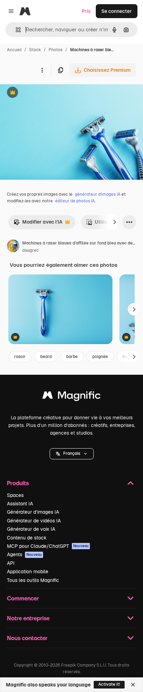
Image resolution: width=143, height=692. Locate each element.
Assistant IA (20, 503)
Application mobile (27, 571)
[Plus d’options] (42, 70)
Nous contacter (27, 638)
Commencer (23, 598)
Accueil (14, 50)
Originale (46, 93)
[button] (72, 453)
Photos (55, 50)
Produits (18, 483)
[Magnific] (71, 396)
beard (46, 356)
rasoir (20, 356)
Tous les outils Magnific (33, 580)
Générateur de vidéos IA (34, 521)
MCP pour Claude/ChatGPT (48, 546)
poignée (100, 356)
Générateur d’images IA (33, 512)
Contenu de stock (27, 538)
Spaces (15, 495)
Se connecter (116, 11)
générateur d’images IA (97, 194)
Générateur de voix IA (31, 529)
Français (71, 453)
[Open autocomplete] (15, 29)
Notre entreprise (28, 618)
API (11, 563)
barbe (72, 356)
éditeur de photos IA (75, 201)
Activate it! (109, 684)
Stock (35, 50)
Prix (86, 11)
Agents (24, 554)
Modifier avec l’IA (38, 224)
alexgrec (30, 250)
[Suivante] (114, 222)
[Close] (133, 685)
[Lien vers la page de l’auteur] (13, 247)
